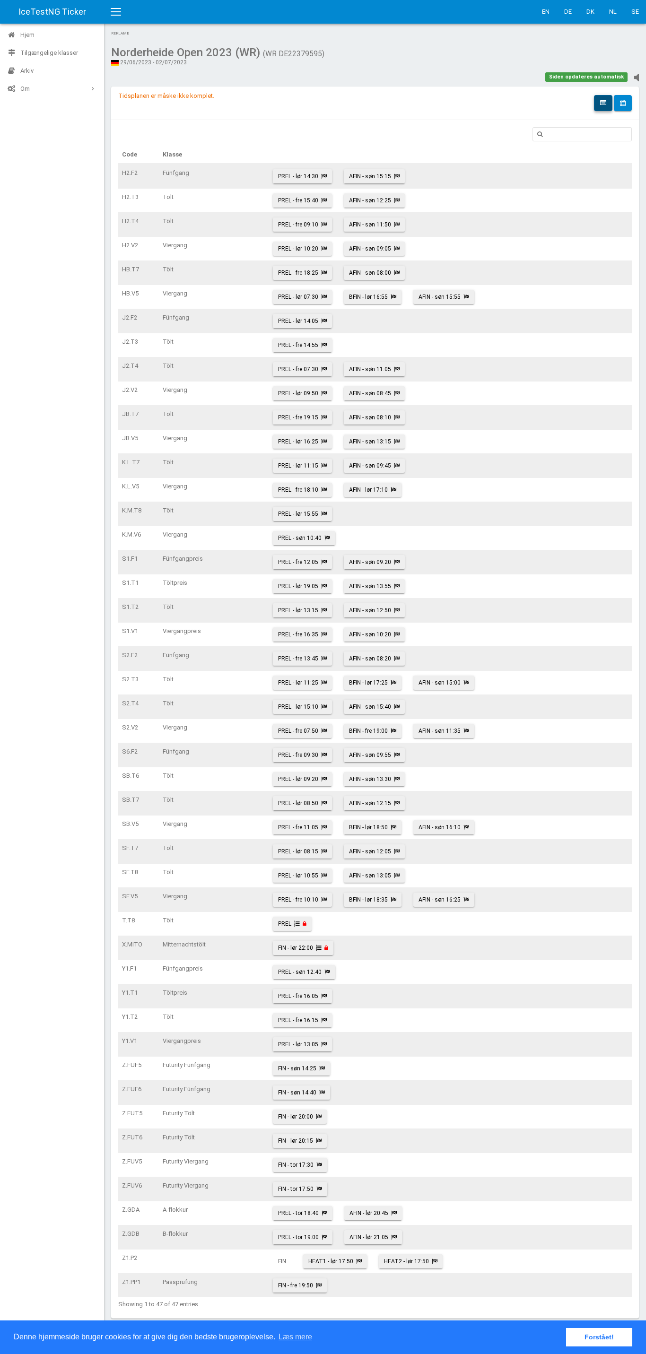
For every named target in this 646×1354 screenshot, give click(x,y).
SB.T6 (130, 775)
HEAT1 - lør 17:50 (330, 1261)
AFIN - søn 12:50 (370, 610)
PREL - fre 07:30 (298, 369)
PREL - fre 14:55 (298, 345)
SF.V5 (130, 896)
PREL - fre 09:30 (298, 755)
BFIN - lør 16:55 (368, 297)
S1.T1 (130, 582)
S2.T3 (130, 679)
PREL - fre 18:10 (298, 489)
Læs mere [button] (295, 1337)
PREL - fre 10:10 (298, 899)
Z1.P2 (129, 1257)
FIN (282, 1261)
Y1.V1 (129, 1040)
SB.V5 (130, 823)
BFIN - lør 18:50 (368, 827)
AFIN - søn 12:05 (370, 851)
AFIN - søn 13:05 (370, 875)
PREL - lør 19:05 (298, 586)
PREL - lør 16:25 (298, 441)
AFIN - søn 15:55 (440, 297)
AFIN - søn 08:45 (370, 393)
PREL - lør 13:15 (298, 610)
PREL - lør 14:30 (298, 176)
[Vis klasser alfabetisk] (603, 103)
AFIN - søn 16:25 (440, 899)
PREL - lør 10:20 (298, 248)
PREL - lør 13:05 (298, 1044)
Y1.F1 (129, 968)
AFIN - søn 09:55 (370, 755)
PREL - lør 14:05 (298, 321)
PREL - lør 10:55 (298, 875)
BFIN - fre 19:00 (368, 731)
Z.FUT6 (132, 1137)
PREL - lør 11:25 (298, 682)
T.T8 (128, 920)
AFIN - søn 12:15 (370, 803)
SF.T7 (130, 847)
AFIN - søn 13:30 (370, 779)
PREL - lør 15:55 (298, 514)
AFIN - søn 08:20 (370, 658)
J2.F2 (129, 317)
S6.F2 (130, 751)
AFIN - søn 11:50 (370, 224)
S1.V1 (130, 630)
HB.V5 (130, 293)
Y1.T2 (130, 1016)
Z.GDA (131, 1209)
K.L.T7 (131, 462)
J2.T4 (130, 365)
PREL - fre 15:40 (298, 200)
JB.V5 (130, 438)
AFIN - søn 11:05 (370, 369)
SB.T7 (130, 799)
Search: (582, 134)
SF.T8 (130, 872)
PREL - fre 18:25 (298, 272)
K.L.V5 (130, 486)
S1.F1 (130, 558)
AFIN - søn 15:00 (440, 682)
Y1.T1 (130, 992)
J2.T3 (130, 341)
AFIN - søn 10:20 (370, 634)
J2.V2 (130, 389)
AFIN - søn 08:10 (370, 417)
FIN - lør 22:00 (295, 948)
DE (568, 11)
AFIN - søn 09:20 (370, 562)
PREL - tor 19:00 (298, 1237)
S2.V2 (130, 727)
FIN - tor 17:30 (296, 1165)
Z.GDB (131, 1233)
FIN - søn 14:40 (297, 1092)
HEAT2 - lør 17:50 (406, 1261)
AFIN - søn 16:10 (440, 827)
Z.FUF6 (131, 1089)
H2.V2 (130, 245)
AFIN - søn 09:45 (370, 465)
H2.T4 (130, 221)
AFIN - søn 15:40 (370, 706)
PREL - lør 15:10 (298, 706)
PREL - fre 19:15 (298, 417)
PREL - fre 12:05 (298, 562)
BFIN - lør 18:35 (368, 899)
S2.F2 (130, 655)
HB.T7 (130, 269)
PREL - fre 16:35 (298, 634)
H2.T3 (130, 196)
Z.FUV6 (132, 1185)
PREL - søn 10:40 (300, 538)
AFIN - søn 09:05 (370, 248)
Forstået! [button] (599, 1337)
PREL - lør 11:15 (298, 465)
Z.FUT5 (132, 1113)
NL (613, 11)
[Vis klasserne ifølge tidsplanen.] (623, 103)
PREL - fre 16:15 (298, 1020)
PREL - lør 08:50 (298, 803)
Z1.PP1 (131, 1281)
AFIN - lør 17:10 (368, 489)
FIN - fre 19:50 (295, 1285)
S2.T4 (130, 703)
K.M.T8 (131, 510)
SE (635, 11)
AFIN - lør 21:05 (368, 1237)
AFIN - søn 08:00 (370, 272)
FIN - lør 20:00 (295, 1116)
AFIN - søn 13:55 (370, 586)
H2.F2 (130, 172)
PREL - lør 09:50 (298, 393)
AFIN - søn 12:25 (370, 200)
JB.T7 (130, 413)
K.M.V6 (131, 534)
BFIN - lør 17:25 (368, 682)
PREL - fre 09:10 (298, 224)
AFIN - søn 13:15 (370, 441)
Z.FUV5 (132, 1161)
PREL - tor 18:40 (298, 1213)
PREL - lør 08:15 (298, 851)
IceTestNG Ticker (52, 12)
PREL (284, 923)
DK (590, 11)
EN (546, 11)
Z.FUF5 (131, 1064)
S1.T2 (130, 606)
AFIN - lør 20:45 (368, 1213)
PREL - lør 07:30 (298, 297)
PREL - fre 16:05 (298, 996)
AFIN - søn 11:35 (440, 731)
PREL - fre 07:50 (298, 731)
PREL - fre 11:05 (298, 827)
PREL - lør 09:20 (298, 779)
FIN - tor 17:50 (296, 1189)
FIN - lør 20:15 (295, 1140)
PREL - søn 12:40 (300, 972)
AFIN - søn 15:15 (370, 176)
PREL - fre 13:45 (298, 658)
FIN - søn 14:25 (297, 1068)
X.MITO (132, 944)
